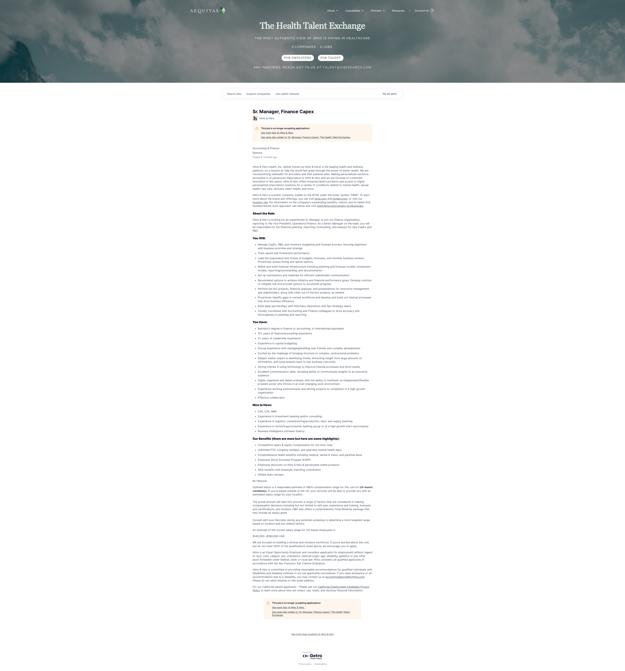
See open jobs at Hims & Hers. (277, 132)
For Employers (297, 57)
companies (258, 93)
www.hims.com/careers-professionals (340, 205)
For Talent (330, 57)
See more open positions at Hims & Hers (312, 634)
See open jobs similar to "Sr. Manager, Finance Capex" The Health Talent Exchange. (306, 137)
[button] (332, 10)
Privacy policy (305, 664)
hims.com (320, 198)
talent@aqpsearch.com (347, 67)
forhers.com (339, 198)
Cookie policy (320, 664)
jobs (234, 93)
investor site (260, 202)
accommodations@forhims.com (344, 576)
